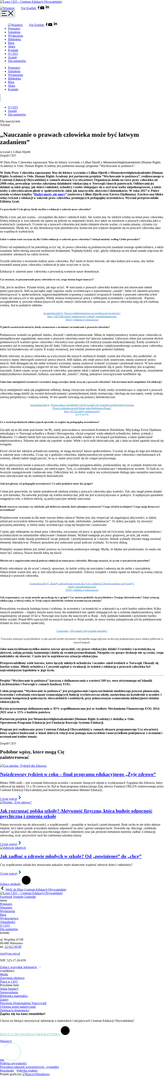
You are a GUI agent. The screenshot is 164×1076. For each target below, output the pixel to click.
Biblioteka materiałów (14, 996)
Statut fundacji (9, 988)
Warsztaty (6, 907)
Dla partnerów (17, 61)
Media (4, 974)
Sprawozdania (9, 992)
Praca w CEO (9, 981)
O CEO (13, 53)
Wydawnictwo (9, 918)
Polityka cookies (27, 1070)
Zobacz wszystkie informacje (19, 967)
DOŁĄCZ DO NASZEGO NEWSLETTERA (30, 1034)
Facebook (6, 896)
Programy (14, 28)
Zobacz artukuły (10, 884)
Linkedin (30, 896)
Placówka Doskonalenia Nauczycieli (23, 1003)
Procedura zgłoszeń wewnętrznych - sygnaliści (29, 1067)
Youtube (18, 896)
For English (29, 8)
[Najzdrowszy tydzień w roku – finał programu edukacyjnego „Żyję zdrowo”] (82, 766)
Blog (11, 43)
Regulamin (7, 1070)
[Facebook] (39, 8)
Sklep (11, 46)
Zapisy (4, 999)
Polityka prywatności (13, 1063)
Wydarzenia (15, 35)
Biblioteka (14, 39)
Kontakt (13, 50)
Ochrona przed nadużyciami (18, 1006)
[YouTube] (42, 8)
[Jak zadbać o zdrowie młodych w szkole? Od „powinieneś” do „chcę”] (82, 848)
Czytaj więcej (8, 798)
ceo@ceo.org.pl (10, 953)
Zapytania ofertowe (12, 978)
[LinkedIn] (47, 8)
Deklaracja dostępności (14, 1010)
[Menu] (7, 13)
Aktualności (7, 922)
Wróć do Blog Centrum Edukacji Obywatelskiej (35, 889)
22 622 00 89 (13, 946)
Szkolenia (14, 32)
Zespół (12, 57)
